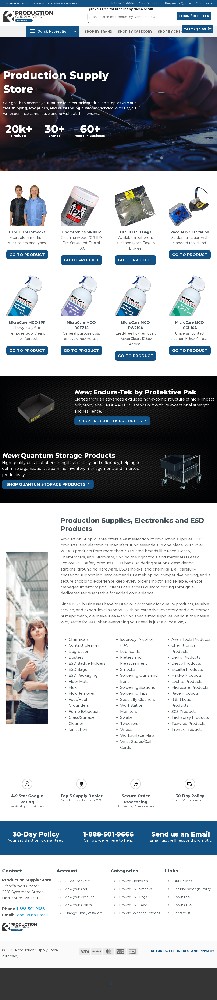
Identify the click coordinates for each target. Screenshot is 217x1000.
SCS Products (184, 711)
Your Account (149, 3)
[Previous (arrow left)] (4, 991)
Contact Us (181, 913)
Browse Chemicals (133, 881)
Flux (73, 687)
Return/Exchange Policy (192, 889)
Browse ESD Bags (133, 897)
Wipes (126, 729)
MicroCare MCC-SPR (27, 323)
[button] (194, 16)
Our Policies (205, 3)
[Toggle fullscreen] (18, 972)
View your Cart (76, 889)
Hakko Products (186, 675)
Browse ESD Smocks (135, 889)
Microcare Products (189, 687)
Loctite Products (186, 681)
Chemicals (79, 639)
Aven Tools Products (190, 639)
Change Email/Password (84, 913)
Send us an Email (181, 834)
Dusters (76, 657)
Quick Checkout (77, 881)
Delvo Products (185, 657)
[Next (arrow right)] (18, 991)
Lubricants (130, 651)
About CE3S (182, 905)
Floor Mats (79, 681)
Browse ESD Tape (133, 905)
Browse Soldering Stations (139, 913)
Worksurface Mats (137, 735)
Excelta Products (187, 669)
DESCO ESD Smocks (27, 232)
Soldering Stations (137, 687)
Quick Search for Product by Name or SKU (120, 9)
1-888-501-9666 (122, 3)
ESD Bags (78, 669)
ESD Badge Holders (87, 663)
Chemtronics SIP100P (81, 232)
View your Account (79, 897)
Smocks (127, 669)
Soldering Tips (133, 693)
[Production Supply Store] (28, 16)
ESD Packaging (83, 675)
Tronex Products (187, 729)
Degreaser (78, 651)
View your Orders (78, 905)
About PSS (181, 897)
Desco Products (186, 663)
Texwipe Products (188, 723)
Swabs (126, 717)
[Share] (32, 972)
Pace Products (185, 693)
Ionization (78, 729)
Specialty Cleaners (137, 699)
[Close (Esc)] (46, 972)
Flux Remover (82, 693)
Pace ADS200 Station (190, 232)
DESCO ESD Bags (135, 232)
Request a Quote (178, 3)
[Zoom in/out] (4, 972)
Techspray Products (190, 717)
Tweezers (129, 723)
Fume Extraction (84, 711)
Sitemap (10, 956)
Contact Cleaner (84, 645)
